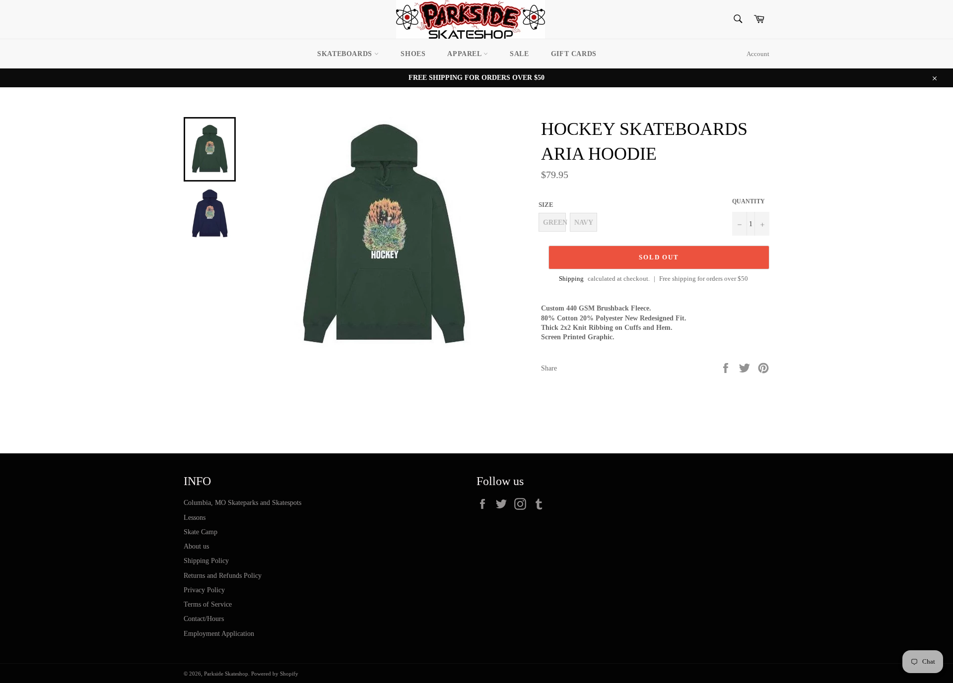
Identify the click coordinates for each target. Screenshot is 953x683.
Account (758, 54)
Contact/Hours (204, 618)
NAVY (583, 222)
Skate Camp (200, 532)
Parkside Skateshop (226, 674)
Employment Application (219, 633)
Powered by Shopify (274, 674)
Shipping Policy (206, 560)
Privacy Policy (204, 590)
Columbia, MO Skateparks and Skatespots (242, 502)
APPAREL (465, 54)
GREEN (554, 222)
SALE (519, 54)
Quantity (748, 201)
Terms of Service (208, 604)
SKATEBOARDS (345, 54)
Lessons (194, 517)
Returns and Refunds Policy (223, 575)
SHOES (413, 54)
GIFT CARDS (574, 54)
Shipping (571, 278)
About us (196, 546)
